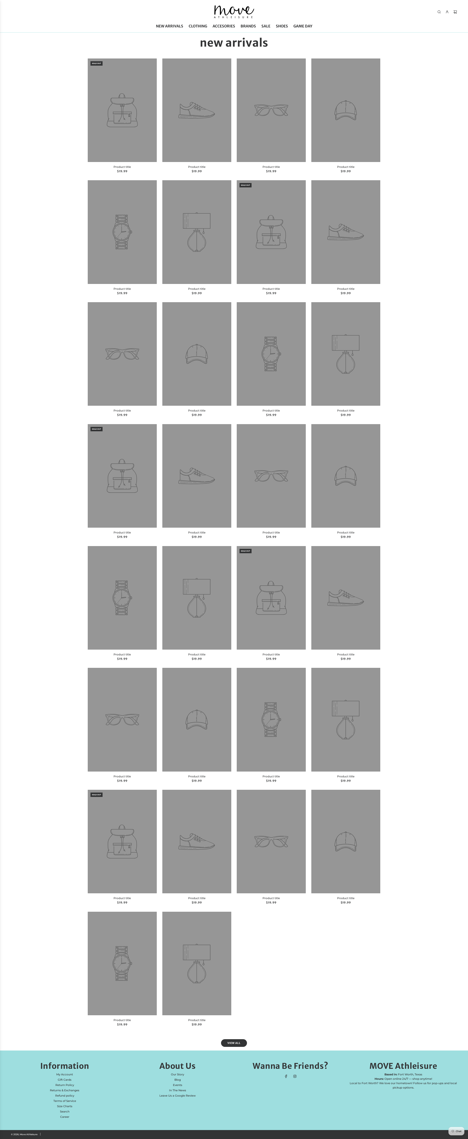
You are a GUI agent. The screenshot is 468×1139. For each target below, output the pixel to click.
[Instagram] (295, 1076)
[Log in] (447, 12)
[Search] (439, 12)
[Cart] (455, 12)
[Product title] (122, 110)
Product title (122, 167)
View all (234, 1043)
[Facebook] (286, 1076)
